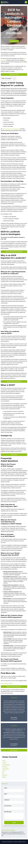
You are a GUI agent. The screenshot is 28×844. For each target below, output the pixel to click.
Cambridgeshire (6, 764)
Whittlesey (4, 766)
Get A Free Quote (14, 750)
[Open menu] (26, 2)
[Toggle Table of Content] (13, 79)
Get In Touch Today (14, 74)
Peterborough (5, 768)
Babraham (4, 775)
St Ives (2, 683)
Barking (11, 683)
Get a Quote (13, 41)
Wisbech (4, 777)
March (3, 770)
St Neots (6, 683)
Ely (3, 772)
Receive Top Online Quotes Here (14, 381)
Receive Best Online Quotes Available (14, 251)
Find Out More (14, 454)
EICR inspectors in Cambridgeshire (11, 128)
